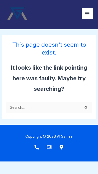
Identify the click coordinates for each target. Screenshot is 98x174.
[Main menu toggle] (87, 13)
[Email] (49, 147)
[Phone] (36, 147)
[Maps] (61, 147)
